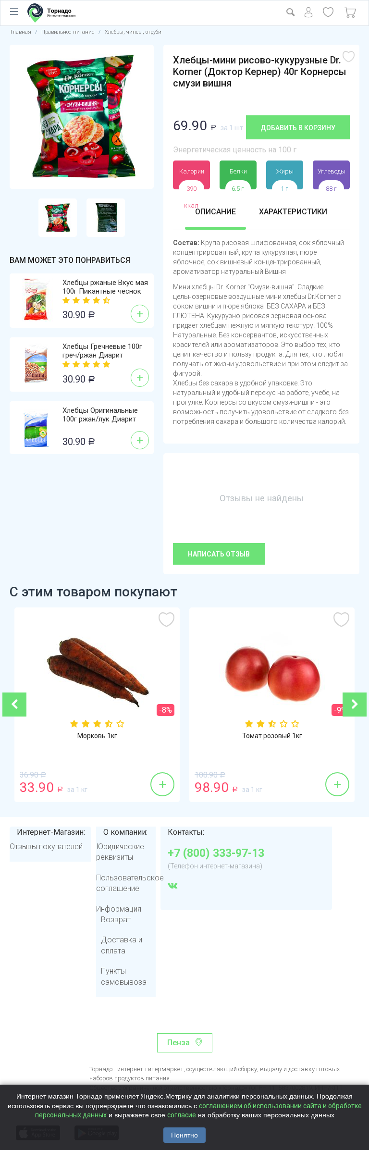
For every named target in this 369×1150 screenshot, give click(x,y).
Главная (21, 32)
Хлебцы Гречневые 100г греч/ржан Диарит (102, 350)
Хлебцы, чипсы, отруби (133, 32)
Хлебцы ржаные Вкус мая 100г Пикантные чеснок (105, 287)
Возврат (116, 919)
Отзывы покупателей (46, 846)
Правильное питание (68, 32)
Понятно (184, 1135)
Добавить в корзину (297, 128)
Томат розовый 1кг (272, 736)
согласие (181, 1115)
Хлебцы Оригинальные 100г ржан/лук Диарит (100, 414)
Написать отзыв (219, 554)
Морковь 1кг (97, 736)
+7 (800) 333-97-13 (216, 853)
